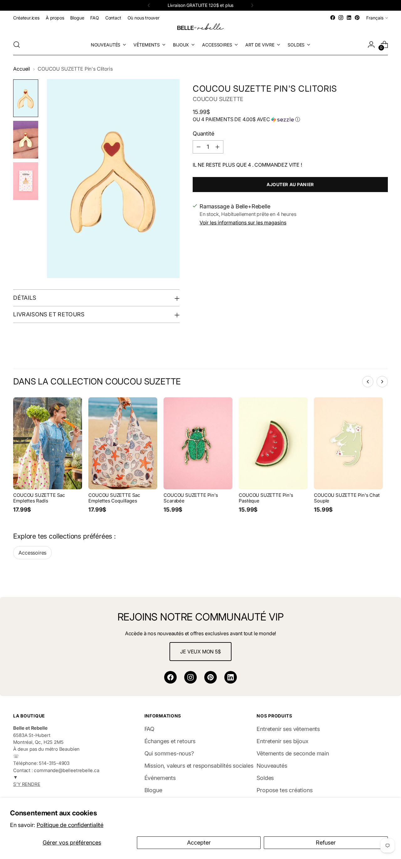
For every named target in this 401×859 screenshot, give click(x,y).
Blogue (153, 790)
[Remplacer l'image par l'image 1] (25, 98)
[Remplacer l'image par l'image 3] (25, 181)
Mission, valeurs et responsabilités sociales (198, 765)
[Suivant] (252, 5)
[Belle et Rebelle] (200, 28)
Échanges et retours (170, 741)
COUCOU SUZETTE (218, 99)
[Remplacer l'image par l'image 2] (25, 139)
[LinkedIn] (230, 677)
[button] (290, 119)
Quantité (203, 133)
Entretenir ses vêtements (288, 729)
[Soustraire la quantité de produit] (198, 146)
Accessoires (32, 553)
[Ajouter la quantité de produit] (217, 146)
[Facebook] (170, 677)
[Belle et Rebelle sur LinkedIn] (349, 17)
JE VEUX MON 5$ (200, 651)
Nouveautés (272, 765)
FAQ (149, 729)
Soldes (265, 778)
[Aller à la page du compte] (371, 44)
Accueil (21, 69)
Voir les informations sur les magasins (243, 222)
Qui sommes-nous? (169, 753)
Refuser (326, 842)
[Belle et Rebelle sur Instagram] (341, 17)
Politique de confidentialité (70, 825)
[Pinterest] (210, 677)
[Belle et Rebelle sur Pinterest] (357, 17)
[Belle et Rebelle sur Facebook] (333, 17)
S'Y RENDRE (26, 784)
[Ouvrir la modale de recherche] (16, 44)
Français (374, 17)
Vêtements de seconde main (293, 753)
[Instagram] (190, 677)
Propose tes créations (284, 790)
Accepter (199, 842)
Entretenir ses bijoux (282, 741)
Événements (160, 778)
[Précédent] (149, 5)
